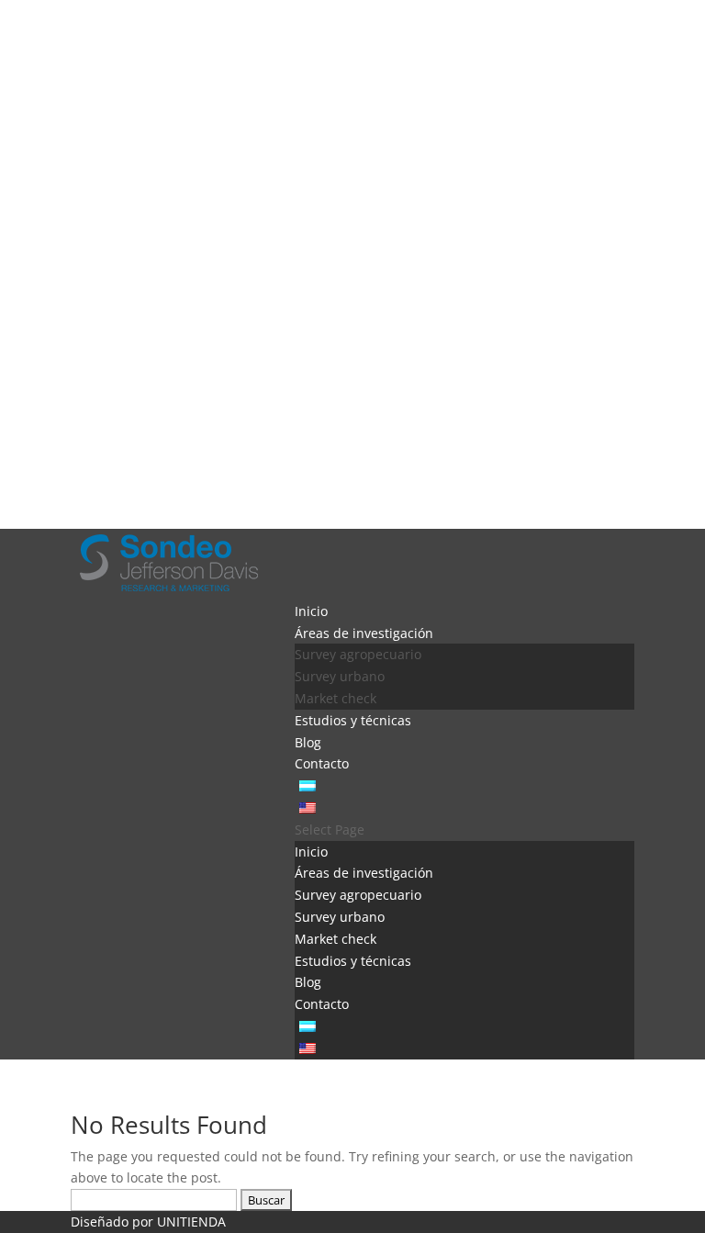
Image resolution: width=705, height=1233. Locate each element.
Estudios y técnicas (353, 720)
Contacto (322, 763)
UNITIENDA (191, 1221)
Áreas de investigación (364, 633)
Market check (335, 698)
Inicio (311, 611)
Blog (308, 742)
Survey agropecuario (358, 654)
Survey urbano (340, 676)
